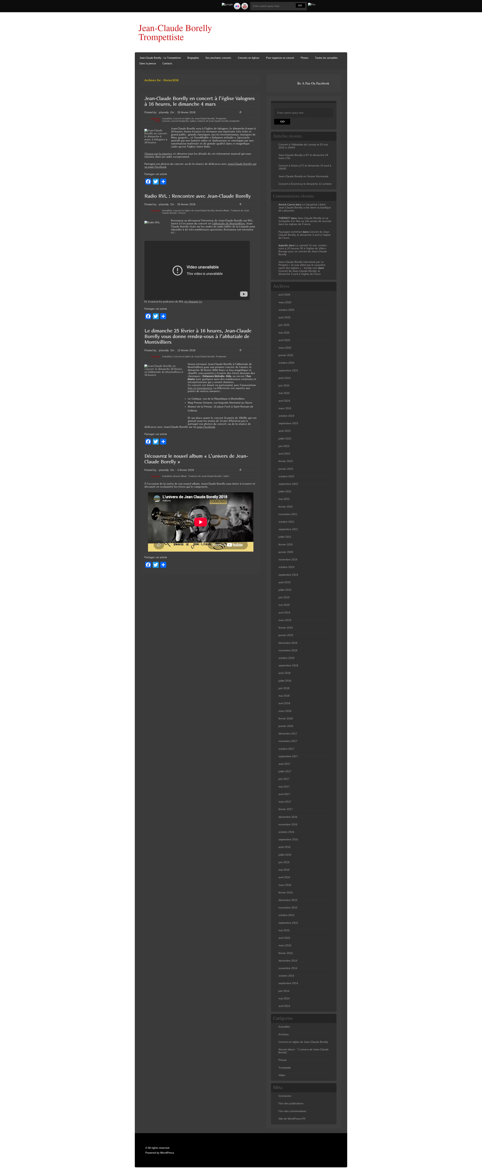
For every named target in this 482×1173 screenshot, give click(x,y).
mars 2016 (284, 884)
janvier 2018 (285, 726)
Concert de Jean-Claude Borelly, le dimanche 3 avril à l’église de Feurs (304, 234)
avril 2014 (284, 1005)
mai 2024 (284, 393)
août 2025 (284, 317)
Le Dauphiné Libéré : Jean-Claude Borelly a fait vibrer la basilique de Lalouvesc (304, 207)
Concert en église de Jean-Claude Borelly (193, 118)
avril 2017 (284, 794)
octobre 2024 (286, 362)
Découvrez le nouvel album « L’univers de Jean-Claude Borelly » (196, 458)
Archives (283, 1034)
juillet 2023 (284, 438)
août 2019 (284, 582)
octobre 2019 (286, 567)
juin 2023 (283, 446)
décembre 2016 (287, 816)
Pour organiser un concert (280, 57)
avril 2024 (284, 400)
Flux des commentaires (292, 1111)
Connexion (284, 1095)
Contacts (167, 63)
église (193, 121)
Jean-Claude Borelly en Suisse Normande (303, 176)
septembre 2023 (288, 423)
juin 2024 (283, 385)
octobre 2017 (286, 748)
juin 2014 (283, 990)
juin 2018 (283, 688)
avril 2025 (284, 340)
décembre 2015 (287, 900)
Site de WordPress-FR (291, 1118)
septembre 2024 (288, 370)
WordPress (167, 1152)
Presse (182, 213)
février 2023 (285, 461)
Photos (304, 57)
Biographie (193, 57)
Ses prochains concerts (218, 57)
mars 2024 (284, 408)
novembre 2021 (287, 514)
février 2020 (285, 544)
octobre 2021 (286, 521)
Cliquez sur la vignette (158, 153)
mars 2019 (284, 620)
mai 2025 (284, 332)
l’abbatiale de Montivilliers (228, 223)
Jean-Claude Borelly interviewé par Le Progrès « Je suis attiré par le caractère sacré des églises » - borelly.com (302, 264)
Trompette (221, 118)
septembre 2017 (288, 756)
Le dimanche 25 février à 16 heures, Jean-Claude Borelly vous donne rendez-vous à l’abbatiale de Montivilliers (197, 336)
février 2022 (285, 506)
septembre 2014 (288, 983)
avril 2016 (284, 877)
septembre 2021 (288, 529)
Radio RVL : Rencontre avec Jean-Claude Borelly (197, 196)
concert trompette (180, 121)
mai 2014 (284, 998)
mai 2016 (284, 869)
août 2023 (284, 430)
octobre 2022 (286, 476)
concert (166, 121)
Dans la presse (148, 63)
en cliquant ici (193, 301)
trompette (235, 121)
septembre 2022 (288, 483)
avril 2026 (284, 294)
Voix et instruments (200, 388)
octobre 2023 (286, 415)
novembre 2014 (287, 968)
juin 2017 (283, 778)
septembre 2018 (288, 665)
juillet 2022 (284, 491)
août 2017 (284, 763)
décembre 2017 (287, 733)
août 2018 (284, 672)
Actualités (167, 118)
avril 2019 (284, 612)
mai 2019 (284, 604)
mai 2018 (284, 695)
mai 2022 (284, 498)
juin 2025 (283, 324)
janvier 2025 (285, 355)
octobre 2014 (286, 975)
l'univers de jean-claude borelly (213, 121)
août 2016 (284, 846)
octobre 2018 (286, 657)
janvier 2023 (285, 468)
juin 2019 (283, 597)
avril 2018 (284, 703)
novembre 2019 (287, 559)
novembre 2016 (287, 824)
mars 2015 (284, 945)
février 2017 (285, 809)
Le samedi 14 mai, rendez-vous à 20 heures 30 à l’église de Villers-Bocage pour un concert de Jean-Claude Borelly (302, 250)
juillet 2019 (284, 589)
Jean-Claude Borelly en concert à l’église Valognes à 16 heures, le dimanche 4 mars (199, 101)
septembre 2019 (288, 574)
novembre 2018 (287, 650)
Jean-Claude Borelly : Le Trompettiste (160, 57)
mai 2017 (284, 786)
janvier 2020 (285, 551)
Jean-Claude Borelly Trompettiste (175, 32)
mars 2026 (284, 302)
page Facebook (206, 426)
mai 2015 (284, 930)
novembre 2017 (287, 741)
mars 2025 (284, 347)
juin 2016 (283, 862)
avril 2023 (284, 453)
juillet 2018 (284, 680)
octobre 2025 (286, 309)
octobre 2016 (286, 831)
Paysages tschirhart (290, 231)
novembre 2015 (287, 907)
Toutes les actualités (326, 57)
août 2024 (284, 377)
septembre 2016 (288, 839)
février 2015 (285, 953)
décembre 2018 (287, 642)
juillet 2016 (284, 854)
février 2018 (285, 718)
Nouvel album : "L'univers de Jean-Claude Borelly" (197, 476)
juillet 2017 (284, 771)
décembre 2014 (287, 960)
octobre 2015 (286, 915)
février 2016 (285, 892)
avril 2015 (284, 937)
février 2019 (285, 627)
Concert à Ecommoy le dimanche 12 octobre (305, 183)
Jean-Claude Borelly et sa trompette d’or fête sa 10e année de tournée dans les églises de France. (304, 221)
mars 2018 (284, 710)
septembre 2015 (288, 922)
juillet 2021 (284, 536)
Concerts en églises (248, 57)
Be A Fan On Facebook (313, 83)
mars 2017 (284, 801)
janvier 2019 (285, 635)
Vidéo (226, 476)
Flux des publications (291, 1103)
